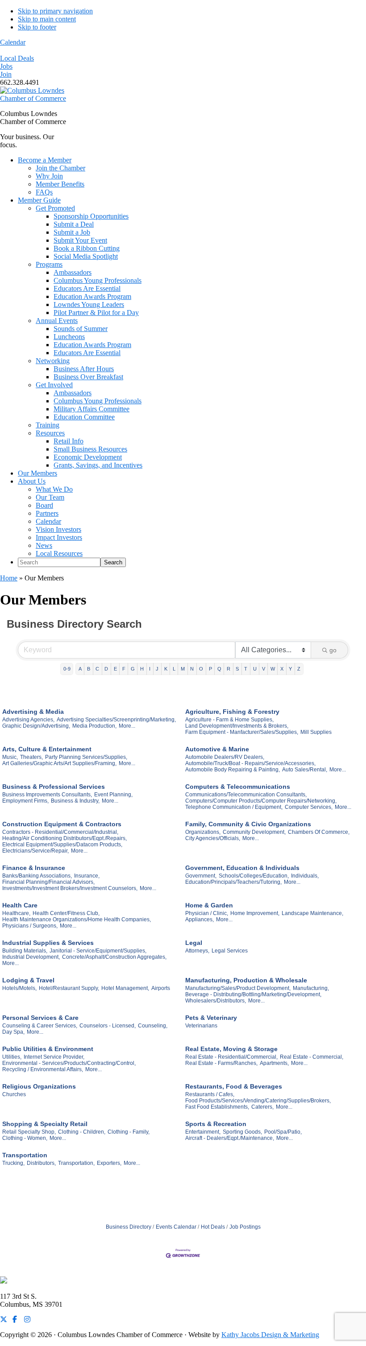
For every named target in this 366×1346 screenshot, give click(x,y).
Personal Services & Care (40, 1017)
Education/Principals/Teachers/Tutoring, (233, 882)
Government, (200, 876)
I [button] (149, 668)
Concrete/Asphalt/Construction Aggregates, (114, 957)
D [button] (106, 668)
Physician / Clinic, (206, 913)
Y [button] (290, 668)
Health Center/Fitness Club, (66, 913)
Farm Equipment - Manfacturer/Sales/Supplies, (241, 732)
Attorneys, (197, 951)
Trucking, (13, 1163)
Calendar (12, 42)
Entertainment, (202, 1132)
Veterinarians (201, 1026)
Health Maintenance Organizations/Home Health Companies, (76, 919)
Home (8, 578)
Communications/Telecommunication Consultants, (246, 794)
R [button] (228, 668)
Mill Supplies (316, 732)
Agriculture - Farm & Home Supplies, (229, 719)
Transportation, (76, 1163)
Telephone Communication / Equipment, (234, 807)
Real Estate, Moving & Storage (231, 1048)
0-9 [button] (67, 668)
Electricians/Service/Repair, (35, 851)
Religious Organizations (39, 1086)
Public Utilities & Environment (47, 1048)
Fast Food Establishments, (217, 1107)
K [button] (165, 668)
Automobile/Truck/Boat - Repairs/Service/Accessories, (250, 763)
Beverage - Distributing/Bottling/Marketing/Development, (253, 994)
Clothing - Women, (24, 1138)
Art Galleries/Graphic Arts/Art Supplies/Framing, (59, 763)
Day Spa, (13, 1032)
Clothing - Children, (81, 1132)
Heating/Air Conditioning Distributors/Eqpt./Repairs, (64, 838)
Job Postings (245, 1227)
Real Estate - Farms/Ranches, (221, 1063)
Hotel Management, (125, 988)
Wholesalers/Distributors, (215, 1001)
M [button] (183, 668)
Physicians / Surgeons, (30, 926)
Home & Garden (209, 905)
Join (6, 74)
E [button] (115, 668)
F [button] (123, 668)
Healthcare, (16, 913)
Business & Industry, (75, 801)
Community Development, (254, 832)
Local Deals (17, 58)
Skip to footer (37, 27)
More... (127, 726)
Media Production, (94, 726)
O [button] (201, 668)
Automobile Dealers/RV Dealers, (224, 757)
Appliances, (199, 919)
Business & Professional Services (53, 786)
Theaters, (31, 757)
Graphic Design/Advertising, (36, 726)
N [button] (192, 668)
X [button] (281, 668)
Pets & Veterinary (211, 1017)
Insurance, (87, 876)
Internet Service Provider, (54, 1057)
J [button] (157, 668)
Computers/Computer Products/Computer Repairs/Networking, (261, 801)
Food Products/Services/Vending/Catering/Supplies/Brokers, (258, 1101)
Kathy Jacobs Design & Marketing (270, 1334)
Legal (193, 942)
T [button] (245, 668)
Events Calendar (176, 1227)
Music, (10, 757)
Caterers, (262, 1107)
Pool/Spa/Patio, (283, 1132)
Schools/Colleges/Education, (254, 876)
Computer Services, (309, 807)
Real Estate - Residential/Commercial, (231, 1057)
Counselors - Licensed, (107, 1026)
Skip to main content (47, 19)
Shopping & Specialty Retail (44, 1123)
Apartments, (274, 1063)
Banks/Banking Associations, (37, 876)
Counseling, (152, 1026)
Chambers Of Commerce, (318, 832)
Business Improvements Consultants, (47, 794)
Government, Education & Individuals (242, 867)
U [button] (255, 668)
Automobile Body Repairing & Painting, (232, 769)
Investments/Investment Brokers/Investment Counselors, (69, 888)
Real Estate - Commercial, (311, 1057)
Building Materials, (24, 951)
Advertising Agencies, (28, 719)
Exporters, (109, 1163)
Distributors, (41, 1163)
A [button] (80, 668)
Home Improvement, (254, 913)
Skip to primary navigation (55, 11)
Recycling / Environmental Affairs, (42, 1069)
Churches (14, 1094)
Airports (160, 988)
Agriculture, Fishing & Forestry (232, 711)
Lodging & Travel (28, 980)
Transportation (24, 1155)
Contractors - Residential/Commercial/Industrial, (60, 832)
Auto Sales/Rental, (304, 769)
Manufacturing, (311, 988)
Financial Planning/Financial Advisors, (48, 882)
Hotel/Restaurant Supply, (69, 988)
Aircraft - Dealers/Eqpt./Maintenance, (229, 1138)
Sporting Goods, (242, 1132)
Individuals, (305, 876)
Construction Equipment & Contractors (61, 824)
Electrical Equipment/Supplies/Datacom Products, (62, 844)
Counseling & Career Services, (39, 1026)
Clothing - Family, (129, 1132)
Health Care (19, 905)
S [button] (237, 668)
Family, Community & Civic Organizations (248, 824)
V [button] (263, 668)
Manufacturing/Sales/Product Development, (238, 988)
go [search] (333, 650)
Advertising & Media (33, 711)
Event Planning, (113, 794)
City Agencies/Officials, (212, 838)
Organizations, (202, 832)
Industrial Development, (31, 957)
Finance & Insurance (33, 867)
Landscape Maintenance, (312, 913)
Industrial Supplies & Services (48, 942)
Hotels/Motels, (19, 988)
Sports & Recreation (215, 1123)
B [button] (88, 668)
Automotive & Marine (217, 749)
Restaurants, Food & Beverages (233, 1086)
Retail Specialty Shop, (29, 1132)
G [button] (133, 668)
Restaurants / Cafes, (209, 1094)
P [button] (210, 668)
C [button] (97, 668)
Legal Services (230, 951)
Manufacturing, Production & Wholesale (246, 980)
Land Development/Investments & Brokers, (236, 726)
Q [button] (219, 668)
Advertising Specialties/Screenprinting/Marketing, (116, 719)
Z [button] (298, 668)
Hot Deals (213, 1227)
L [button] (174, 668)
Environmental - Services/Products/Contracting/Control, (69, 1063)
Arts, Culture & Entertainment (47, 749)
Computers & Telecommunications (237, 786)
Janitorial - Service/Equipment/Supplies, (98, 951)
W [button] (272, 668)
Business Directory (128, 1227)
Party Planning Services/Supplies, (86, 757)
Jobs (6, 66)
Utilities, (11, 1057)
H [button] (142, 668)
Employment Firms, (25, 801)
